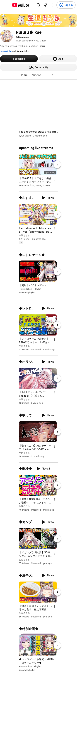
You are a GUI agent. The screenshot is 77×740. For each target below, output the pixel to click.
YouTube (7, 51)
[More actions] (54, 179)
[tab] (23, 75)
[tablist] (38, 75)
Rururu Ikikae (25, 289)
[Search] (38, 5)
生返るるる (24, 235)
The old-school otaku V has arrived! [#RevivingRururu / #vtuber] (38, 131)
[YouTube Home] (20, 5)
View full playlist (27, 292)
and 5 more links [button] (20, 51)
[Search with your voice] (45, 5)
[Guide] (5, 5)
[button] (52, 75)
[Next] (57, 164)
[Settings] (53, 5)
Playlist (37, 289)
